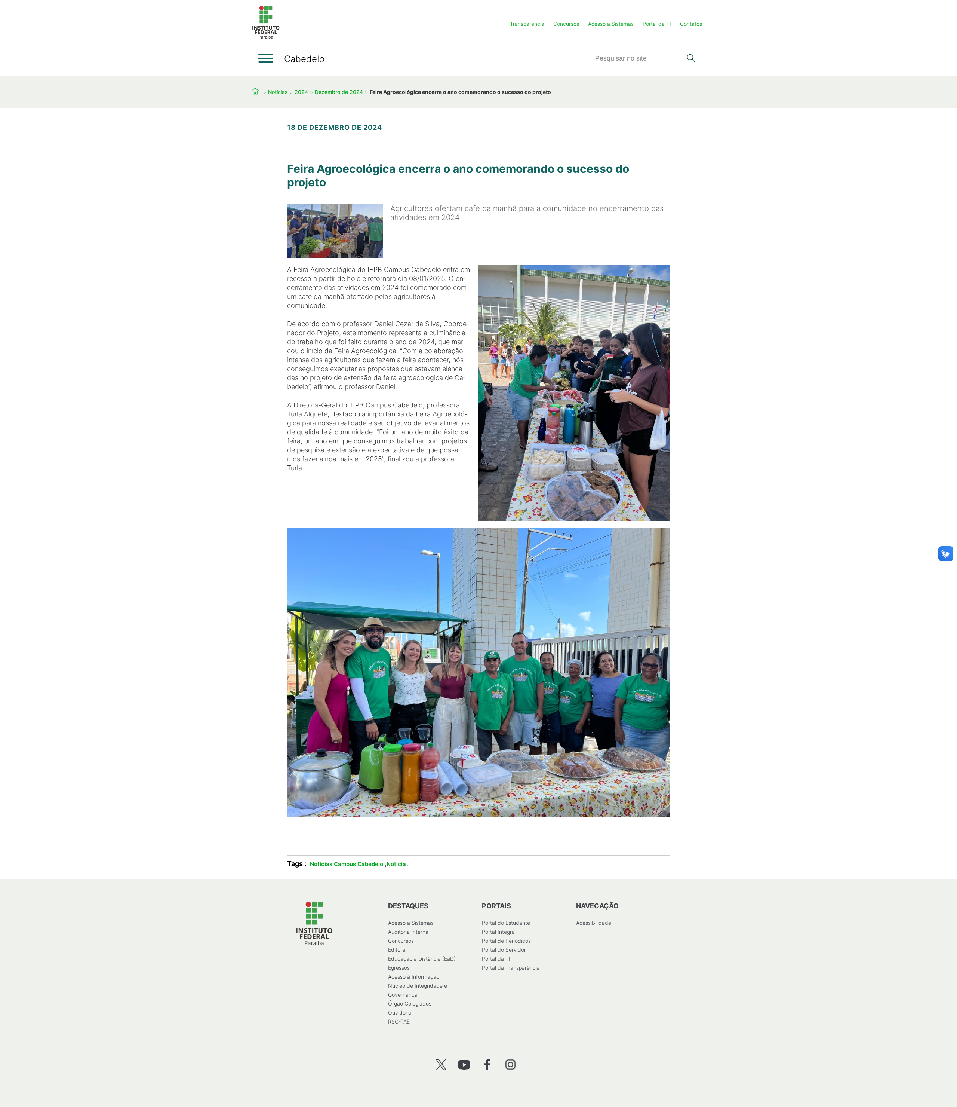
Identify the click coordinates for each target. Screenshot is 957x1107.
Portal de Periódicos (506, 941)
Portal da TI (657, 24)
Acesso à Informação (413, 976)
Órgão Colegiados (409, 1003)
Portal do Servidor (504, 950)
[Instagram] (510, 1064)
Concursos (566, 24)
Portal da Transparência (511, 967)
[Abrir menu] (266, 58)
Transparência (527, 24)
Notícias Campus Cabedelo (346, 864)
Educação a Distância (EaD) (422, 958)
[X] (441, 1064)
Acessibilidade (593, 923)
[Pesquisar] (690, 58)
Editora (396, 950)
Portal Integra (498, 932)
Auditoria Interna (408, 932)
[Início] (265, 37)
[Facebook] (487, 1064)
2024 (301, 92)
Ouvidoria (400, 1012)
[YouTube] (464, 1064)
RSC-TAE (399, 1021)
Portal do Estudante (506, 923)
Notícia (396, 864)
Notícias (278, 92)
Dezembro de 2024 (339, 92)
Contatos (691, 24)
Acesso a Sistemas (611, 24)
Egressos (399, 967)
